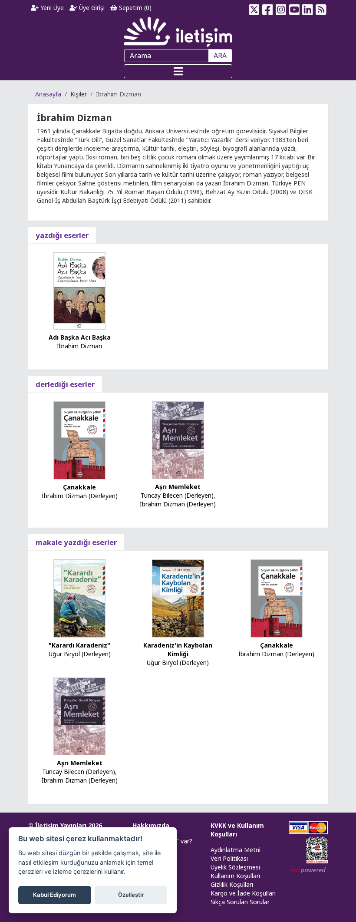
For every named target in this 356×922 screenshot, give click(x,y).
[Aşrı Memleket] (178, 439)
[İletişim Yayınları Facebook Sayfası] (267, 8)
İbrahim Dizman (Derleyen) (80, 496)
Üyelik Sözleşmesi (235, 867)
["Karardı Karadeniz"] (79, 598)
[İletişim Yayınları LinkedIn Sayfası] (307, 8)
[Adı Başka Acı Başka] (79, 290)
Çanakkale (79, 487)
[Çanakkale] (79, 440)
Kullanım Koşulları (235, 876)
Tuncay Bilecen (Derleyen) (177, 495)
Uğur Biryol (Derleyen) (80, 654)
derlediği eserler (65, 384)
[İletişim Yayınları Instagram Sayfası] (281, 8)
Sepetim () (134, 7)
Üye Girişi (91, 7)
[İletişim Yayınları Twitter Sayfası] (254, 8)
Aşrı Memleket (178, 486)
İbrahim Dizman (79, 346)
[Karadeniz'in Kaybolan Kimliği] (178, 598)
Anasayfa (48, 94)
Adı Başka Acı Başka (80, 337)
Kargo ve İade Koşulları (243, 893)
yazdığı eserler (62, 235)
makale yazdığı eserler (76, 542)
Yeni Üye (51, 7)
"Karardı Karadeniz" (79, 645)
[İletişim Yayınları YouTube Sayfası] (294, 8)
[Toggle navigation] (178, 71)
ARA (220, 55)
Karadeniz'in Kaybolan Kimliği (177, 649)
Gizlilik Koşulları (232, 884)
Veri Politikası (229, 858)
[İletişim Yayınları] (178, 31)
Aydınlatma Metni (235, 850)
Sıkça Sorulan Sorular (240, 902)
